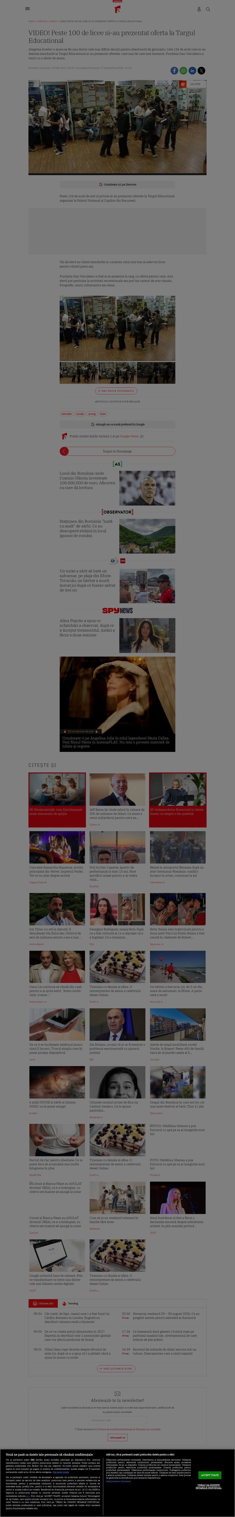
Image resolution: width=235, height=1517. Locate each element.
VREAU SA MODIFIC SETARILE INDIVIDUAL (209, 1487)
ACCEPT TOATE (210, 1475)
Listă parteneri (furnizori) (118, 1481)
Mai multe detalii (61, 1472)
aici (28, 1495)
